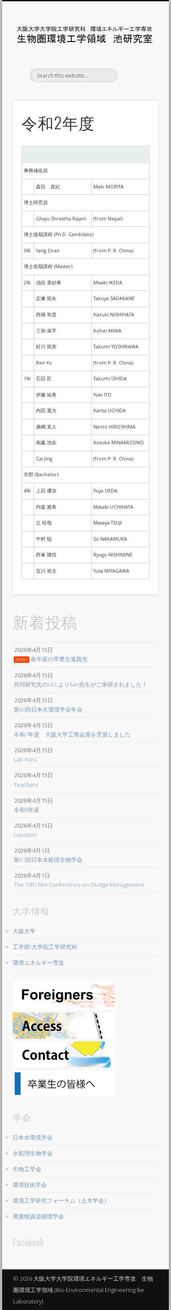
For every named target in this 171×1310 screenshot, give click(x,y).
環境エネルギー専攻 (38, 963)
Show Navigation (137, 78)
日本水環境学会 (33, 1137)
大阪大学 (24, 931)
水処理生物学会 (33, 1153)
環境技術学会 (30, 1185)
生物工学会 (27, 1169)
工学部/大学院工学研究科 (45, 947)
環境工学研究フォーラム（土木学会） (61, 1200)
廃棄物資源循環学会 (38, 1216)
